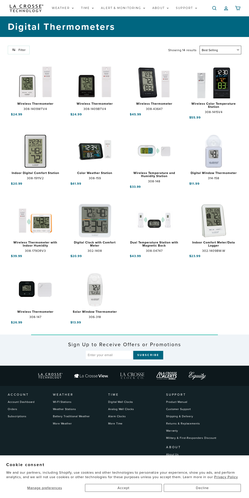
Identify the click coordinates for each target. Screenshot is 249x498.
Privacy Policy (226, 476)
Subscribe (148, 355)
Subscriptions (17, 416)
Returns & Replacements (183, 423)
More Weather (62, 423)
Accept (123, 487)
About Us (172, 454)
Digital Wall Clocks (120, 402)
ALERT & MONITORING (121, 8)
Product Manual (176, 402)
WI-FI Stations (62, 402)
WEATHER (61, 8)
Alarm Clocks (117, 416)
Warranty (172, 431)
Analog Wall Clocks (121, 409)
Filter (21, 50)
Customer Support (178, 409)
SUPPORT (185, 8)
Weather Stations (64, 409)
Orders (12, 409)
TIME (86, 8)
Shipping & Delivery (179, 416)
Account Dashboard (21, 402)
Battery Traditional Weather (71, 416)
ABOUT (159, 8)
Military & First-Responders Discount (191, 438)
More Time (115, 423)
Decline (202, 487)
